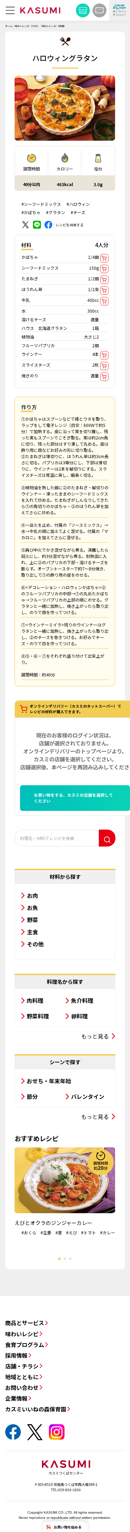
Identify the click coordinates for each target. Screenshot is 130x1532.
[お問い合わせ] (99, 10)
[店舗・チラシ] (83, 10)
